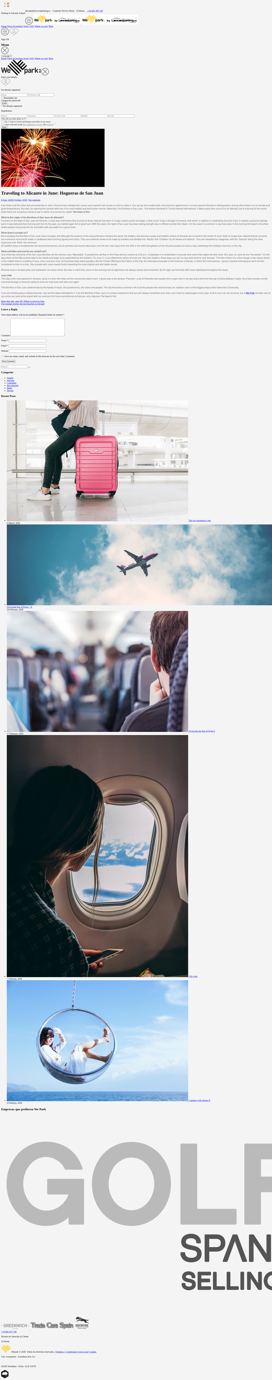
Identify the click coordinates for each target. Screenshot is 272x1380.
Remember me (10, 98)
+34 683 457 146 (9, 1332)
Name (4, 340)
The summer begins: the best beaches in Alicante (22, 304)
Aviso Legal (82, 1352)
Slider (9, 388)
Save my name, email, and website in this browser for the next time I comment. (40, 356)
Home (4, 26)
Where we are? (41, 26)
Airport (10, 378)
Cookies (92, 1352)
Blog (51, 26)
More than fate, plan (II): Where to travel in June (22, 301)
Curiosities (11, 383)
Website (4, 351)
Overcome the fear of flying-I (202, 731)
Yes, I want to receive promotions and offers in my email (27, 122)
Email (4, 345)
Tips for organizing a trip (200, 520)
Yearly (26, 26)
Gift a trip (193, 976)
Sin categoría (34, 200)
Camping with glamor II (199, 1100)
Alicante (10, 380)
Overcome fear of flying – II (19, 607)
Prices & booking (15, 26)
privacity (49, 125)
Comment (5, 335)
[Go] (29, 367)
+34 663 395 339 (94, 11)
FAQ (32, 26)
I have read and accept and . (30, 125)
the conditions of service (32, 125)
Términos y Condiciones (66, 1352)
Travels (10, 390)
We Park (250, 293)
